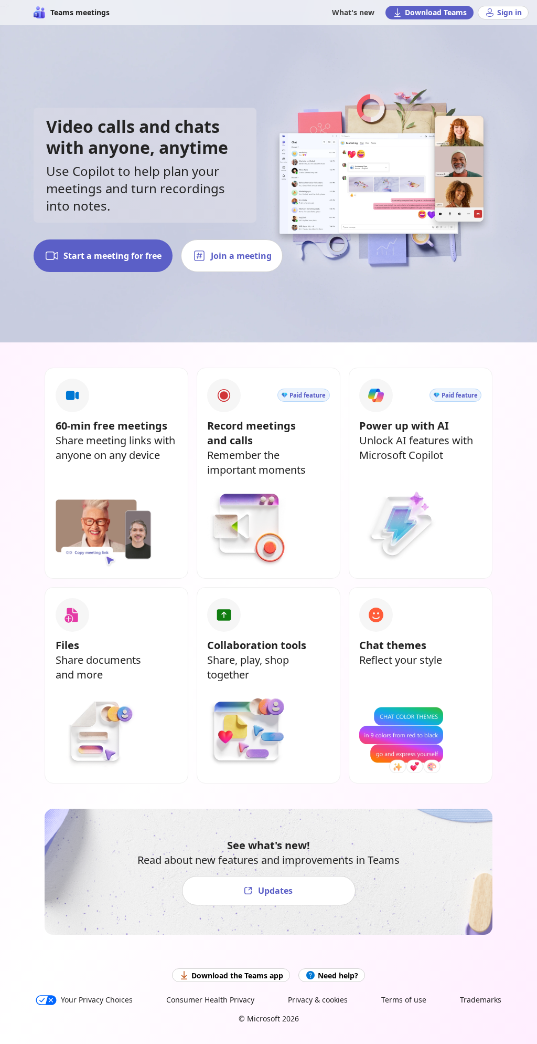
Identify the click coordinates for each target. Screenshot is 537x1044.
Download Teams (436, 12)
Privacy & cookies (318, 1000)
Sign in (509, 12)
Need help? (338, 975)
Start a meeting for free (112, 256)
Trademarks (480, 1000)
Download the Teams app (237, 975)
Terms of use (403, 1000)
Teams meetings (80, 12)
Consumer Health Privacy (210, 1000)
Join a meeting (241, 256)
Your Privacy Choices (97, 1000)
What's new (353, 12)
